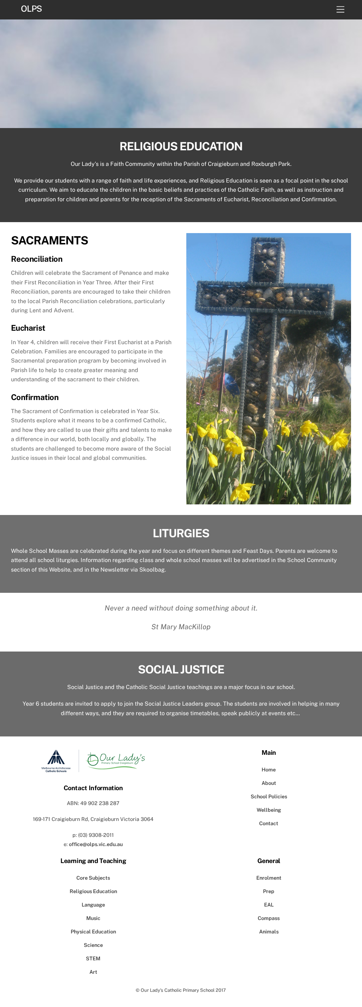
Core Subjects (93, 878)
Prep (268, 891)
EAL (269, 905)
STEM (93, 958)
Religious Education (93, 891)
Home (269, 769)
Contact (268, 823)
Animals (269, 931)
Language (93, 905)
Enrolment (268, 878)
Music (93, 918)
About (269, 783)
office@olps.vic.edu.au (96, 844)
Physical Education (93, 931)
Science (93, 945)
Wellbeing (269, 810)
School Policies (269, 796)
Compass (269, 918)
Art (93, 972)
